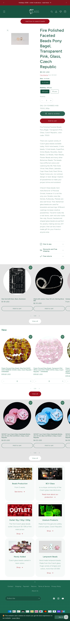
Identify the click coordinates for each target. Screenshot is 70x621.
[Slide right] (39, 316)
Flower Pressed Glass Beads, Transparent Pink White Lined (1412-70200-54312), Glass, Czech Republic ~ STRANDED (48, 369)
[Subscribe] (39, 598)
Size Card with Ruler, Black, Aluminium (14, 299)
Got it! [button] (61, 617)
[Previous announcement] (4, 3)
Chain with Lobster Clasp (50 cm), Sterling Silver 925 (49, 299)
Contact (10, 586)
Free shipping (44, 75)
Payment (26, 586)
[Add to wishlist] (30, 268)
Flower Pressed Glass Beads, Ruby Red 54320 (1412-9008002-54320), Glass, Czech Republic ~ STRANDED (17, 369)
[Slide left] (31, 316)
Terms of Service (44, 586)
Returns (33, 586)
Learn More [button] (16, 618)
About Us (35, 591)
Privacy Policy (56, 586)
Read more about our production (50, 495)
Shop (18, 534)
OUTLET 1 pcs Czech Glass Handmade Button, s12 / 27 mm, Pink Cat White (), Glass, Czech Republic (16, 435)
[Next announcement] (66, 3)
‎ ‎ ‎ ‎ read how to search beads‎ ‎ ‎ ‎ (35, 21)
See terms (18, 492)
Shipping (18, 586)
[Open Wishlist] (60, 11)
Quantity (42, 96)
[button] (4, 11)
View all (35, 321)
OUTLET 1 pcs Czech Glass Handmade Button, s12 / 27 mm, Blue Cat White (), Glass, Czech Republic (48, 435)
